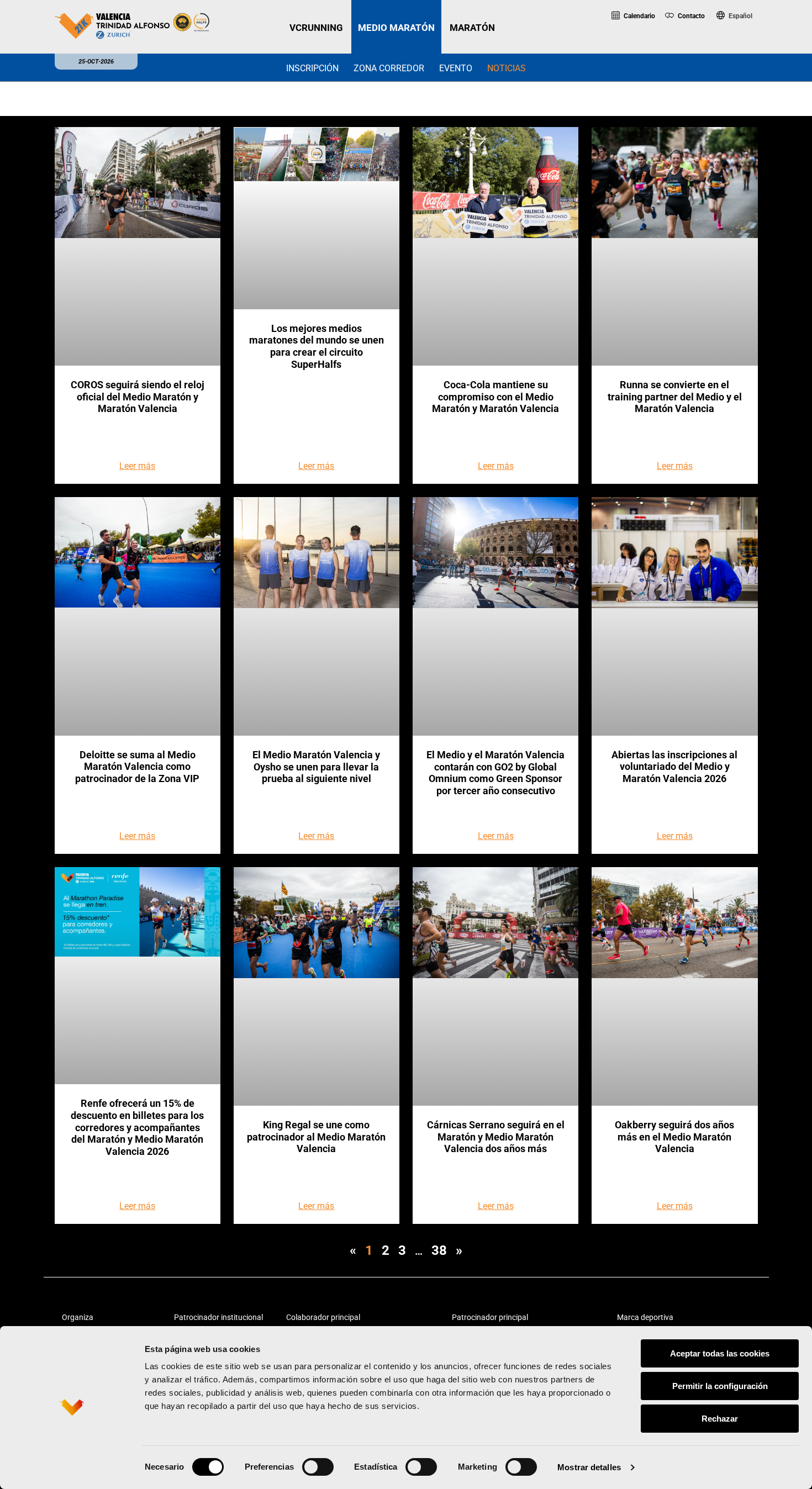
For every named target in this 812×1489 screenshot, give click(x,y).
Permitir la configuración (720, 1386)
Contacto (690, 16)
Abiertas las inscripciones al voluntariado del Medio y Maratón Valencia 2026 (674, 766)
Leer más (137, 466)
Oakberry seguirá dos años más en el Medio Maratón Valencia (674, 1136)
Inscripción (312, 68)
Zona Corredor (389, 68)
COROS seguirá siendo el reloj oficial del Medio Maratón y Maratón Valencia (137, 396)
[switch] (318, 1467)
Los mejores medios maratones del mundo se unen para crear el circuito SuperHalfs (316, 346)
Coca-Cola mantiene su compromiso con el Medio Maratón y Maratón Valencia (495, 396)
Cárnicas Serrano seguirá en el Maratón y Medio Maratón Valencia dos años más (496, 1136)
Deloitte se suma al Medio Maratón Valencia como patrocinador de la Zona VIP (137, 766)
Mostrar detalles (589, 1467)
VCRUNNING (316, 27)
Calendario (638, 16)
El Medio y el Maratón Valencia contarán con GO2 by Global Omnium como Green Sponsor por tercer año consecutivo (495, 772)
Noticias (506, 68)
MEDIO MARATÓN (396, 27)
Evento (455, 68)
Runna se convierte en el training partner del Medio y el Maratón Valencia (675, 396)
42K (732, 46)
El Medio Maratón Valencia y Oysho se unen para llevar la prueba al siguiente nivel (316, 766)
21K (686, 46)
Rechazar (720, 1418)
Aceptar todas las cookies (719, 1353)
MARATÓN (472, 27)
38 (439, 1250)
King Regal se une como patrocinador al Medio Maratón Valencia (316, 1136)
